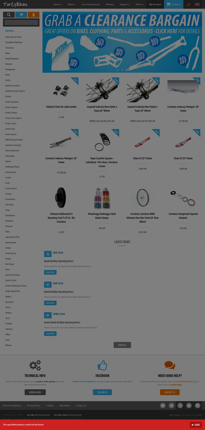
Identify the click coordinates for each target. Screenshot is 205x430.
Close (197, 424)
